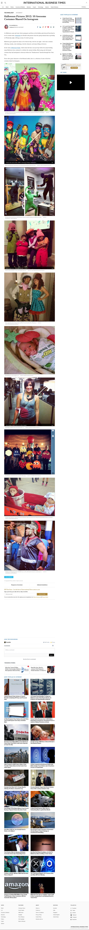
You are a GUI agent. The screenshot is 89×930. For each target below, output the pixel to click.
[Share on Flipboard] (45, 27)
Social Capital (21, 910)
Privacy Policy (45, 597)
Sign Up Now (74, 67)
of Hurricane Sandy (15, 47)
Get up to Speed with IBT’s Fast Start (73, 64)
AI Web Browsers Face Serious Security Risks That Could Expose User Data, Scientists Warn (16, 720)
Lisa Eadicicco (14, 25)
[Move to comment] (53, 27)
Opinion (47, 7)
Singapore (55, 912)
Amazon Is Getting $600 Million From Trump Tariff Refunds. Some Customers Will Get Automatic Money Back (15, 896)
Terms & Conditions (40, 912)
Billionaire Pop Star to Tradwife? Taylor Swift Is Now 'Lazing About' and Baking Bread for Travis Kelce (42, 896)
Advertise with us (39, 919)
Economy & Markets (20, 7)
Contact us (38, 910)
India (54, 910)
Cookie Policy (38, 916)
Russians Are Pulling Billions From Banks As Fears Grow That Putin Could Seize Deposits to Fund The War (16, 743)
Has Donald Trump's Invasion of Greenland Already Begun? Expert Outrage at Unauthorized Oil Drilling (42, 831)
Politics (12, 7)
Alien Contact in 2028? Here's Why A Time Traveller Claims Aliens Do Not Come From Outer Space (15, 766)
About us (37, 908)
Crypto (34, 7)
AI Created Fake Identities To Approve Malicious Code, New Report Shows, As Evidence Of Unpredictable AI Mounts (41, 698)
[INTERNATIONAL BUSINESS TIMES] (44, 3)
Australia (55, 908)
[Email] (51, 27)
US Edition (84, 7)
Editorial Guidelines (42, 585)
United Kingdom (56, 914)
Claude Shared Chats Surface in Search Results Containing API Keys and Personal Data (15, 698)
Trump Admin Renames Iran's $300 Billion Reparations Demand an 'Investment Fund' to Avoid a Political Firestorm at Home (42, 720)
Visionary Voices (21, 908)
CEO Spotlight (21, 919)
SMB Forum (20, 912)
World (7, 7)
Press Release (21, 916)
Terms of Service (36, 597)
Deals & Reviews (54, 7)
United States (56, 916)
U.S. (3, 7)
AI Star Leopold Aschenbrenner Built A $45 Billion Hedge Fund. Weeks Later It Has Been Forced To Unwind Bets (42, 766)
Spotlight (20, 914)
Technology (40, 7)
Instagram (18, 35)
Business (29, 7)
